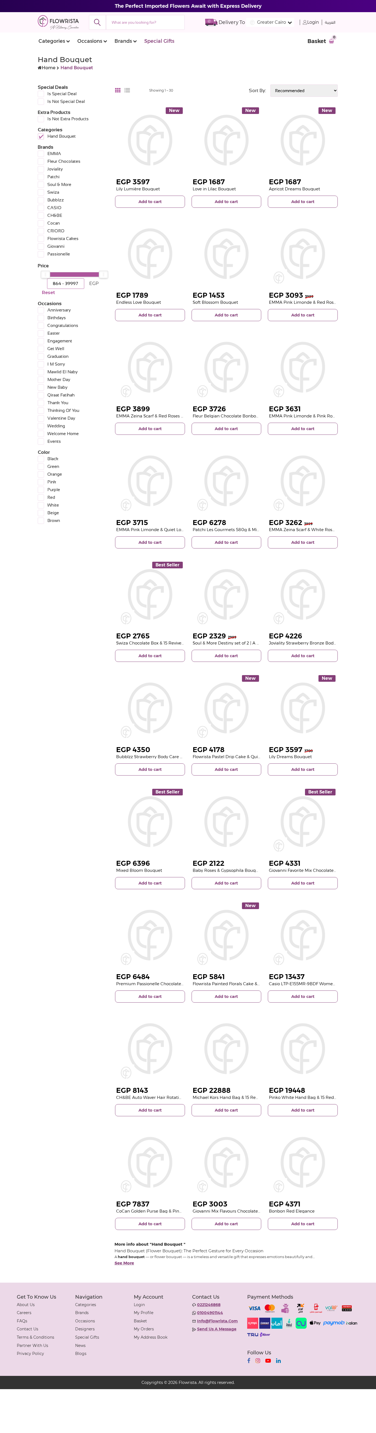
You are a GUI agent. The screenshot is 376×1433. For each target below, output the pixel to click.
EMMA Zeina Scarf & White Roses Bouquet (312, 529)
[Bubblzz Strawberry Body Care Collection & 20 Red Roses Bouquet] (150, 708)
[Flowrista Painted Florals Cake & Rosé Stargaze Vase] (226, 935)
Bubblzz (55, 200)
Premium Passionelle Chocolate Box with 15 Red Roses (171, 983)
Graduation (58, 356)
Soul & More (59, 184)
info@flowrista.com (217, 1321)
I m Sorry (56, 364)
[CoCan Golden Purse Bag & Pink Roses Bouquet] (150, 1162)
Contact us (27, 1329)
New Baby (57, 387)
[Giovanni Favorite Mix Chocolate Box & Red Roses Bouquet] (303, 822)
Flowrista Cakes (62, 238)
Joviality (55, 169)
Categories (52, 41)
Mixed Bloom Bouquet (139, 870)
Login (313, 22)
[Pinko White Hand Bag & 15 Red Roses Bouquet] (303, 1049)
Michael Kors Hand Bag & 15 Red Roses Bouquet (241, 1097)
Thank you (57, 402)
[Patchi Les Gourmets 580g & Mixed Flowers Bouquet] (226, 481)
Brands (123, 41)
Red (51, 497)
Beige (53, 512)
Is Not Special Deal (66, 101)
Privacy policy (30, 1353)
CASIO (54, 207)
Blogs (80, 1353)
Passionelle (58, 254)
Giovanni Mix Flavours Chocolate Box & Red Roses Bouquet (252, 1211)
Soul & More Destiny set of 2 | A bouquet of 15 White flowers (253, 643)
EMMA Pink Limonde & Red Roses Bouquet (313, 302)
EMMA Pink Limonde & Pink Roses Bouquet (313, 416)
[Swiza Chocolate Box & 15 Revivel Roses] (150, 595)
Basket (140, 1321)
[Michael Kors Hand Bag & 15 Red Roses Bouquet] (226, 1049)
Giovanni (55, 246)
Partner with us (32, 1345)
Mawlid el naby (62, 371)
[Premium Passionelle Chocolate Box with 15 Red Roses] (150, 935)
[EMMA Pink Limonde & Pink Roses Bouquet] (303, 367)
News (80, 1345)
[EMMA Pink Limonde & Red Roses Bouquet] (303, 254)
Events (54, 441)
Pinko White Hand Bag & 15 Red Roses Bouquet (317, 1097)
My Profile (143, 1312)
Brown (53, 520)
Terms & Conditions (35, 1337)
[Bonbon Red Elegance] (303, 1162)
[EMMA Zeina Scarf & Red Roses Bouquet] (150, 367)
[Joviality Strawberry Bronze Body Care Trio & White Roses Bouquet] (303, 595)
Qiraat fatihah (61, 395)
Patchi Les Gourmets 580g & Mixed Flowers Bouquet (246, 529)
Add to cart (150, 201)
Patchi (53, 176)
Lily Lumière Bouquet (138, 188)
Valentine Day (61, 418)
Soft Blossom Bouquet (215, 302)
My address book (150, 1337)
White (53, 505)
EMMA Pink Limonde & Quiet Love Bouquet (160, 529)
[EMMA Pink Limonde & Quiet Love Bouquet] (150, 481)
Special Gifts (159, 41)
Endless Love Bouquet (138, 302)
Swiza (53, 192)
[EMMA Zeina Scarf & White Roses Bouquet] (303, 481)
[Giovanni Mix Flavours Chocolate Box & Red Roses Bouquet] (226, 1162)
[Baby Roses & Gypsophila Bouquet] (226, 822)
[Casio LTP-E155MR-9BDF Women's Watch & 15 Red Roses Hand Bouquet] (303, 935)
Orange (54, 474)
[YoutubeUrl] (268, 1360)
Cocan (53, 223)
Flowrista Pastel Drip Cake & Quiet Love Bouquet (242, 756)
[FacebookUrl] (248, 1360)
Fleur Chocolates (63, 161)
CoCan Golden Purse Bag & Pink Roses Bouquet (165, 1211)
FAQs (22, 1321)
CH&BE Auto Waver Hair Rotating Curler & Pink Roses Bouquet (180, 1097)
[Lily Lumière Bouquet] (150, 140)
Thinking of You (63, 410)
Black (52, 458)
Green (53, 466)
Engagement (59, 341)
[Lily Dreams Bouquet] (303, 708)
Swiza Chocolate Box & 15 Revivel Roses (155, 643)
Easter (53, 333)
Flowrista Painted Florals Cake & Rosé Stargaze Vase (245, 983)
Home (48, 67)
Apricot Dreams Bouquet (294, 188)
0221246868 (208, 1304)
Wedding (56, 425)
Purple (53, 489)
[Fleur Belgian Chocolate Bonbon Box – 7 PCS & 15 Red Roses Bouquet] (226, 367)
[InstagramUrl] (257, 1360)
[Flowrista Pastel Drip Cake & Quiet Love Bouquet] (226, 708)
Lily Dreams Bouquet (290, 756)
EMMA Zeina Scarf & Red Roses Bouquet (157, 416)
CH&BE (54, 215)
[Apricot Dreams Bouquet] (303, 140)
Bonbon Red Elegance (292, 1211)
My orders (144, 1329)
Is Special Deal (62, 93)
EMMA (54, 153)
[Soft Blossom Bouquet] (226, 254)
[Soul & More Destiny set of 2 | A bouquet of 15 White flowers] (226, 595)
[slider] (45, 274)
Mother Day (58, 379)
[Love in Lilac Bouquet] (226, 140)
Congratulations (62, 325)
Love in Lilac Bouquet (214, 188)
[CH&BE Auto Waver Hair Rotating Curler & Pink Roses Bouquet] (150, 1049)
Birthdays (56, 317)
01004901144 (210, 1312)
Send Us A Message (216, 1329)
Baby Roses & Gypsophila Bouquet (228, 870)
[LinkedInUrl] (278, 1360)
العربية (330, 22)
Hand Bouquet (61, 136)
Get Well (55, 348)
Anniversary (59, 310)
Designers (85, 1329)
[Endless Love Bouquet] (150, 254)
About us (26, 1304)
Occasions (89, 41)
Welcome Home (63, 433)
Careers (24, 1312)
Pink (51, 482)
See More (124, 1263)
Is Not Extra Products (68, 118)
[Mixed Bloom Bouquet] (150, 822)
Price (43, 265)
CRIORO (55, 230)
